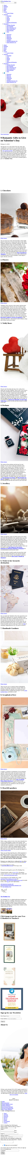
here (8, 881)
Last (15, 1132)
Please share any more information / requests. (11, 1139)
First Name (3, 1016)
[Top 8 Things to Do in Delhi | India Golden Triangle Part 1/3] (9, 913)
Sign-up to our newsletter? (11, 1145)
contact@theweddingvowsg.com (7, 865)
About (5, 5)
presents (8, 885)
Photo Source (4, 238)
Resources (6, 23)
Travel (5, 8)
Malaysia (9, 35)
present (4, 885)
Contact (5, 1122)
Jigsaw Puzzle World (5, 850)
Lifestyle (6, 14)
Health (8, 19)
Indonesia (9, 37)
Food (8, 17)
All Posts (6, 1114)
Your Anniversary (5, 134)
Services (6, 1117)
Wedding (6, 6)
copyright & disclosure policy (10, 875)
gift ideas (3, 884)
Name (2, 1129)
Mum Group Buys (11, 29)
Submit (5, 1120)
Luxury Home (10, 13)
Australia (9, 39)
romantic (12, 885)
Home (5, 9)
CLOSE (2, 1153)
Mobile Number (5, 1135)
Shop (8, 31)
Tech (8, 21)
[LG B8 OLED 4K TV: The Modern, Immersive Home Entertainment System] (3, 913)
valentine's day (17, 885)
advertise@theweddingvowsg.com (9, 879)
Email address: (4, 1018)
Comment (3, 1150)
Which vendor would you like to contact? (11, 1126)
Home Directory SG (11, 42)
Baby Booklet (10, 26)
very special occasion (8, 150)
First (15, 1130)
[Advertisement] (14, 174)
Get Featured (7, 1121)
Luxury (5, 12)
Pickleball (9, 16)
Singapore (9, 34)
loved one (7, 884)
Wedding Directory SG (12, 41)
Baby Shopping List (11, 27)
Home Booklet (10, 30)
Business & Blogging (12, 22)
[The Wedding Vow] (6, 1)
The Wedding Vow (6, 886)
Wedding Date (4, 1136)
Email (2, 1133)
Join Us (5, 1118)
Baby (5, 10)
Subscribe (6, 1116)
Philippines (9, 38)
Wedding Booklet (11, 25)
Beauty (8, 18)
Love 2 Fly (15, 872)
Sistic (24, 623)
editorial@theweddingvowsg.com (14, 880)
